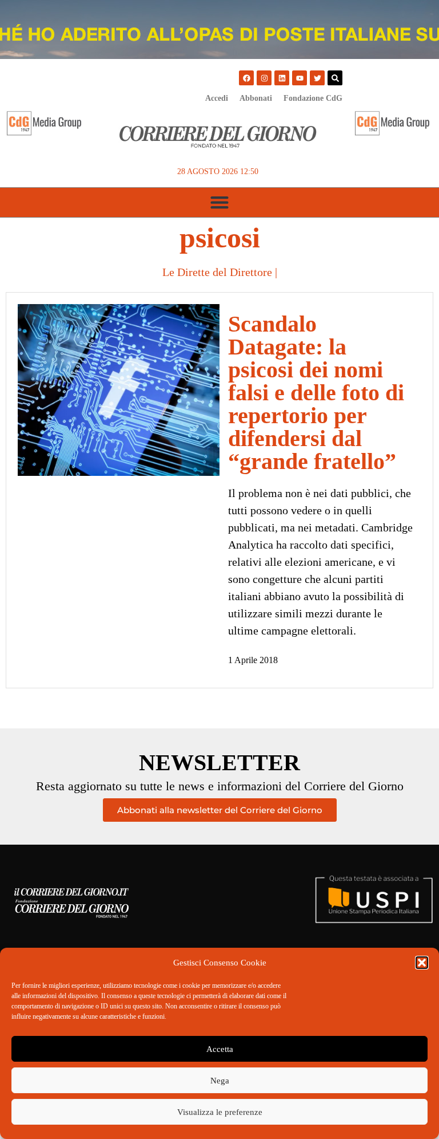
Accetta (219, 1049)
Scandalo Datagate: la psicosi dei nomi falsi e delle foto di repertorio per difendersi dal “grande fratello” (316, 392)
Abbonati (256, 98)
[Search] (335, 77)
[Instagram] (264, 77)
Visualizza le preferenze (219, 1112)
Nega (219, 1080)
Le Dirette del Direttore (217, 272)
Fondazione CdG (313, 98)
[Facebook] (246, 77)
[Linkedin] (281, 77)
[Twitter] (317, 77)
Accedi (216, 98)
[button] (422, 962)
